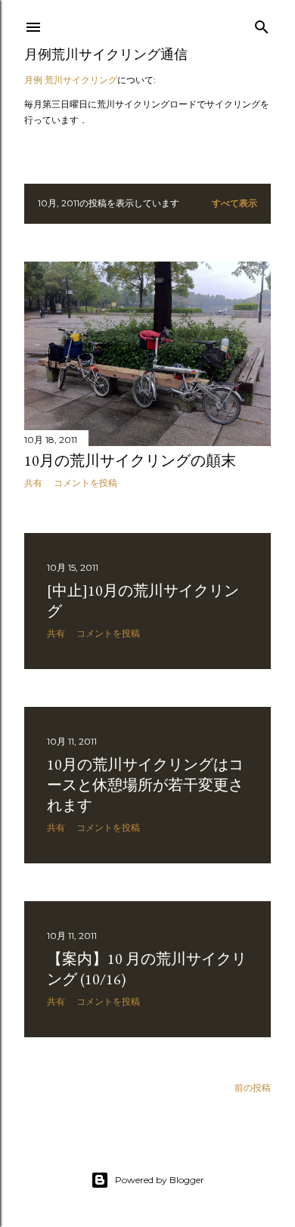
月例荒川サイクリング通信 (106, 54)
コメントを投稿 (85, 482)
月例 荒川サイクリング (70, 79)
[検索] (262, 24)
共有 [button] (33, 482)
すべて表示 (234, 203)
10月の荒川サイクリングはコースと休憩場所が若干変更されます (145, 784)
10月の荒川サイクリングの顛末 (130, 460)
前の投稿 (252, 1087)
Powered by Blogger (159, 1179)
